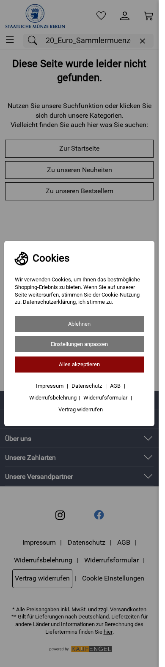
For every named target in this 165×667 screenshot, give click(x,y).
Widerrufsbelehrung (53, 397)
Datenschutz (87, 386)
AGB (116, 386)
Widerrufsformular (106, 397)
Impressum (50, 386)
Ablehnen (79, 324)
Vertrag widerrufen (80, 409)
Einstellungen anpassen (79, 344)
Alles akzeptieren (79, 364)
